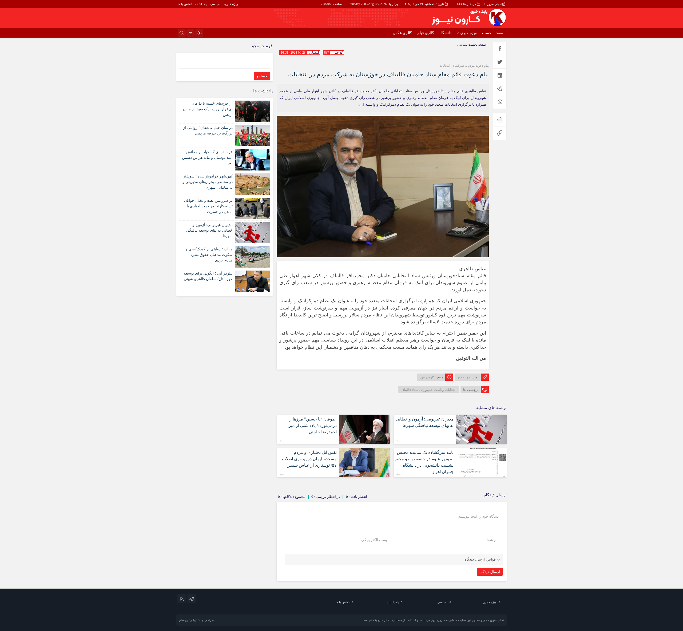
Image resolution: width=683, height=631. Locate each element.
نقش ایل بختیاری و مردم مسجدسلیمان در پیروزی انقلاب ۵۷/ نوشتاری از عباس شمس (309, 458)
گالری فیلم (425, 33)
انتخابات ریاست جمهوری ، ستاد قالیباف (428, 390)
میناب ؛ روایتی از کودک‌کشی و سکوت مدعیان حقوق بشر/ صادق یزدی (209, 254)
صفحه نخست (492, 33)
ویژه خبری (231, 4)
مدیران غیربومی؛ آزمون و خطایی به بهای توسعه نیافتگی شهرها (209, 230)
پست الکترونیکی (374, 540)
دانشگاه (445, 33)
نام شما (493, 540)
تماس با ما (185, 4)
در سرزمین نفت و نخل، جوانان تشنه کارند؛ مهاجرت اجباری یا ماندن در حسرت (208, 206)
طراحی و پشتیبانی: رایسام (196, 620)
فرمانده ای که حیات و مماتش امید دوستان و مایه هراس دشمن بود (207, 157)
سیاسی (215, 4)
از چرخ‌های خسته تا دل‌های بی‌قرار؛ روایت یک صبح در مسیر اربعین (207, 109)
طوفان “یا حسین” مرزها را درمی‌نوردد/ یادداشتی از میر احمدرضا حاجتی (312, 425)
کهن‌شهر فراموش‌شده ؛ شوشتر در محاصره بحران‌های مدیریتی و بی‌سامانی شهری (207, 181)
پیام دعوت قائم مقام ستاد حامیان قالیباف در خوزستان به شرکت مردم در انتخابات (388, 74)
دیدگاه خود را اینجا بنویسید (478, 516)
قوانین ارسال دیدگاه (480, 559)
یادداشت (201, 4)
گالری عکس (402, 33)
